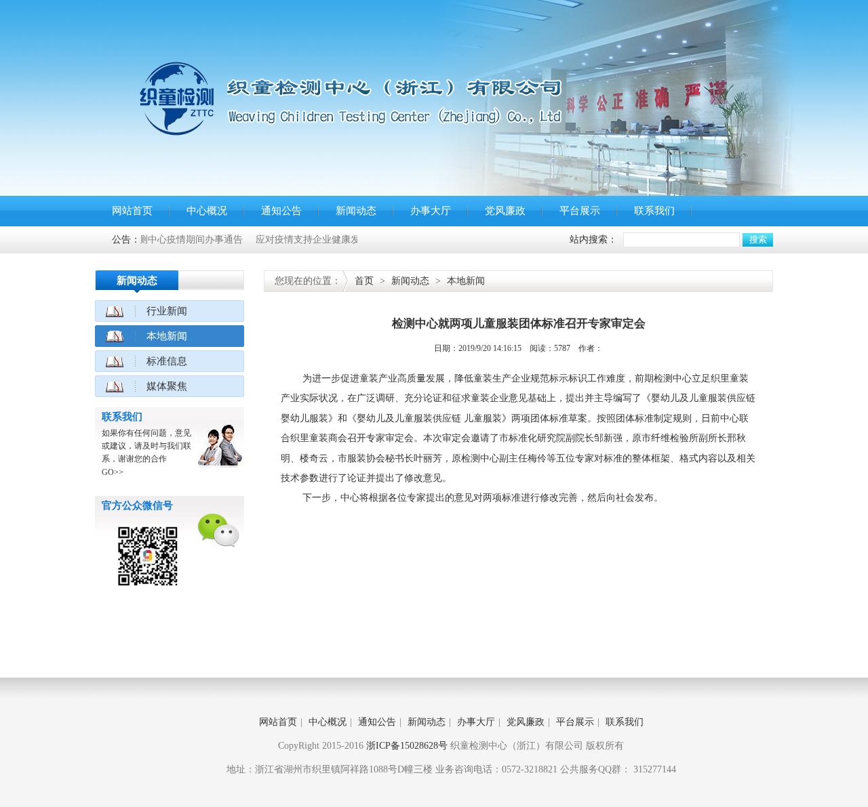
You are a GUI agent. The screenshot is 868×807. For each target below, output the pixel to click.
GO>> (112, 472)
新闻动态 (356, 210)
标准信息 (166, 361)
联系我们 (654, 210)
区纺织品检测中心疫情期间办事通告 (149, 239)
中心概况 (206, 210)
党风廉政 (505, 210)
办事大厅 (430, 210)
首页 (364, 281)
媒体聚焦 (166, 386)
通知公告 (281, 210)
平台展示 (579, 210)
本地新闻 (166, 336)
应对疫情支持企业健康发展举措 (304, 239)
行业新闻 (166, 311)
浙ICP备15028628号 (407, 746)
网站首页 (132, 210)
